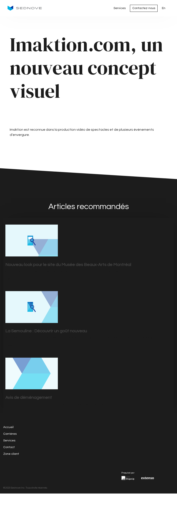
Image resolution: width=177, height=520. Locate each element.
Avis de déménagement (28, 397)
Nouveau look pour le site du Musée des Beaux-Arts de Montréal (68, 264)
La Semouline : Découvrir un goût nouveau (46, 331)
